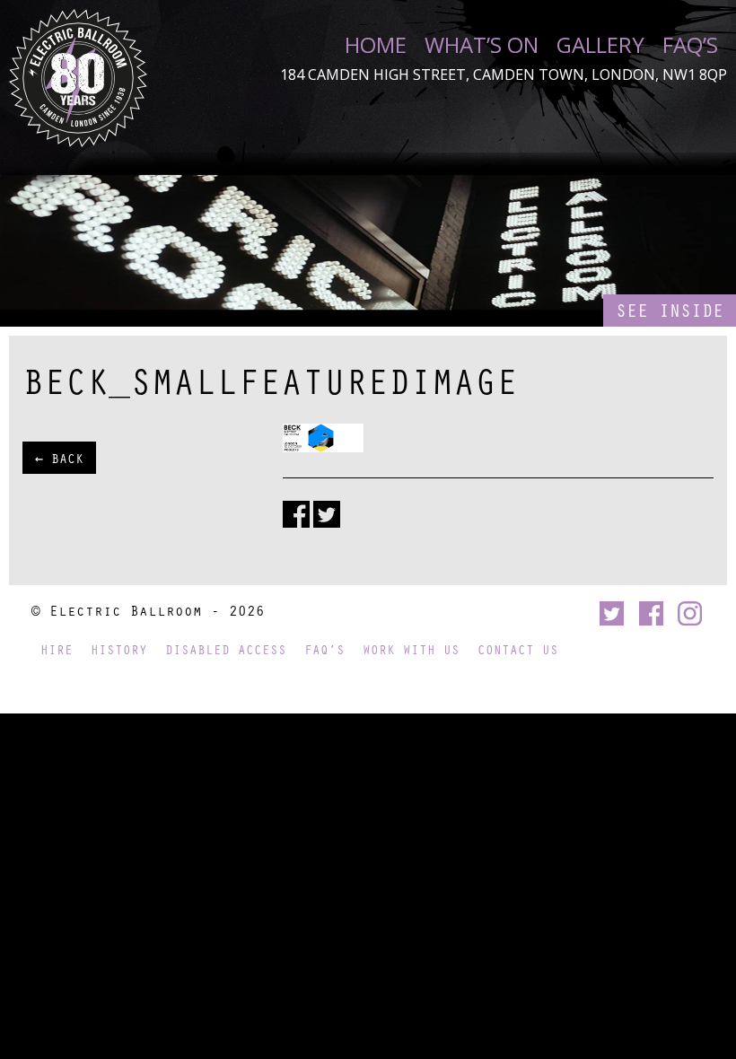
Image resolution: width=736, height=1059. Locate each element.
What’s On (482, 44)
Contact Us (518, 649)
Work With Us (411, 649)
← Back (59, 458)
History (119, 649)
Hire (56, 649)
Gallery (600, 44)
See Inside (669, 310)
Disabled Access (225, 649)
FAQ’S (690, 44)
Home (376, 44)
